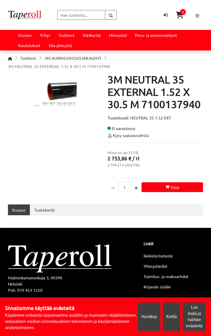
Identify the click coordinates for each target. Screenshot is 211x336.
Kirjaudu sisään (157, 286)
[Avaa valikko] (197, 15)
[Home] (10, 58)
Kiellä (171, 316)
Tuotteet (66, 35)
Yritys (45, 35)
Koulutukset (29, 45)
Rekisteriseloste (158, 255)
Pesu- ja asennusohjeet (156, 35)
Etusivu (25, 35)
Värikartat (92, 35)
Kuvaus (18, 209)
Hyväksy (149, 316)
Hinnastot (118, 35)
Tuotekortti (44, 209)
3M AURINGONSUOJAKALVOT (73, 58)
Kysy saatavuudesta (130, 135)
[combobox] (81, 15)
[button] (113, 187)
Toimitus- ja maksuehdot (166, 276)
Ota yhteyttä (60, 45)
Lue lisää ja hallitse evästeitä (194, 316)
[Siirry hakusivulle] (111, 15)
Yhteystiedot (155, 266)
